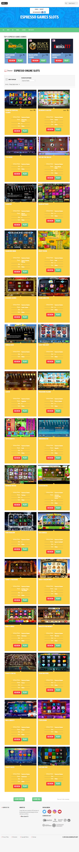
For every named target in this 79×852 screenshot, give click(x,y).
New (8, 30)
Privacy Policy (6, 837)
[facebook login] (42, 12)
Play (20, 60)
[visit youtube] (59, 811)
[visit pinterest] (49, 811)
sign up (41, 9)
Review (12, 60)
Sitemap (34, 837)
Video (17, 30)
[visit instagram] (54, 811)
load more (19, 799)
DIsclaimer (15, 837)
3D (12, 30)
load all (37, 799)
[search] (66, 3)
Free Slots (31, 30)
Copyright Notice (25, 837)
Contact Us (6, 807)
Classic (24, 30)
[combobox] (28, 80)
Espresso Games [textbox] (25, 80)
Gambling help (47, 815)
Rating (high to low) (13, 84)
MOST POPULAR (12, 79)
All (3, 30)
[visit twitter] (44, 811)
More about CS (24, 816)
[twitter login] (45, 12)
